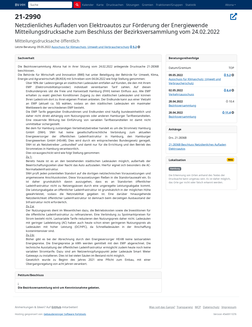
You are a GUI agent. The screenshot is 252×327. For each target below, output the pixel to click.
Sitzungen (132, 5)
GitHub (56, 307)
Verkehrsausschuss (181, 94)
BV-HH (20, 4)
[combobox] (50, 5)
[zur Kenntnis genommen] (138, 47)
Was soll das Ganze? (162, 307)
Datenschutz (211, 307)
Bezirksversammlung (182, 105)
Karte (100, 5)
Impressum (228, 307)
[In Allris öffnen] (233, 16)
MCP (198, 307)
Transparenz (185, 307)
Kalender (88, 5)
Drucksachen (114, 5)
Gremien (147, 5)
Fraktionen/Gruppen (169, 5)
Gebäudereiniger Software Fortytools (65, 314)
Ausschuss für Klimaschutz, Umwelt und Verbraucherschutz (90, 47)
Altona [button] (229, 5)
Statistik (190, 5)
